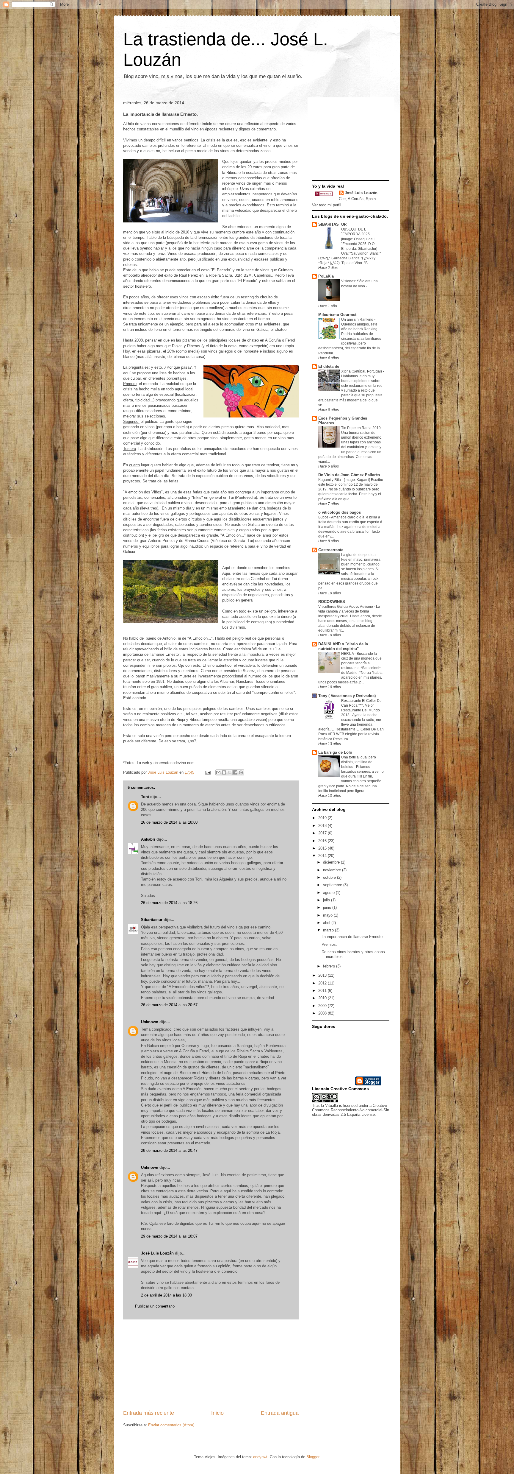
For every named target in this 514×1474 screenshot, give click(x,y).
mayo (328, 915)
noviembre (332, 870)
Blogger (312, 1457)
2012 (323, 983)
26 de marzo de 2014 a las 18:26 (169, 902)
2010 (323, 998)
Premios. (329, 944)
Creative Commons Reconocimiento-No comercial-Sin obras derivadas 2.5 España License (350, 1110)
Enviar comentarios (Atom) (171, 1425)
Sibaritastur (151, 919)
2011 (323, 990)
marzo (329, 930)
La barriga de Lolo (335, 752)
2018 (323, 825)
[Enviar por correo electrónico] (218, 772)
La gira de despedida (359, 555)
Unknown (149, 1022)
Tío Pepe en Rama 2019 (361, 428)
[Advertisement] (211, 1364)
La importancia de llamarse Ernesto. (353, 936)
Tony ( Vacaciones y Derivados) (347, 696)
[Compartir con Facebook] (235, 772)
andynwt (260, 1457)
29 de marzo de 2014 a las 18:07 (169, 1236)
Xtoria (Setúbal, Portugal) (362, 371)
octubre (330, 877)
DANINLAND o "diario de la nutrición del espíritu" (343, 646)
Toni (145, 796)
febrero (329, 966)
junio (327, 907)
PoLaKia (326, 276)
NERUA (348, 654)
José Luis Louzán (157, 1253)
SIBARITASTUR (332, 224)
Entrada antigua (280, 1413)
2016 (323, 841)
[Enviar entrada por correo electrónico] (207, 772)
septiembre (333, 885)
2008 (323, 1013)
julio (327, 900)
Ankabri (148, 839)
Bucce (323, 517)
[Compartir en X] (230, 772)
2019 (323, 818)
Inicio (217, 1413)
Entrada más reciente (148, 1413)
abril (327, 922)
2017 (323, 833)
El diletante (328, 366)
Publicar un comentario (155, 1306)
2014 (323, 855)
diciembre (332, 862)
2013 (323, 975)
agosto (329, 892)
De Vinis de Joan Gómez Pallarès (349, 475)
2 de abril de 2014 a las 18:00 (166, 1295)
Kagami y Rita (330, 480)
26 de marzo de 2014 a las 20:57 (169, 1005)
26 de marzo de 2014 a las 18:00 (169, 822)
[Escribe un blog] (224, 772)
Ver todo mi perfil (326, 205)
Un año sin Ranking (357, 319)
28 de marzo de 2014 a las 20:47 (169, 1150)
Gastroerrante (330, 550)
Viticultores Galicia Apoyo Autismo (346, 606)
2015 (323, 848)
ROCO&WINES (331, 601)
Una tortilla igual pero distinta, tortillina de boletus (358, 762)
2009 (323, 1006)
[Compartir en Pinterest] (241, 772)
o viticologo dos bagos (339, 512)
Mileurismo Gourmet (337, 314)
